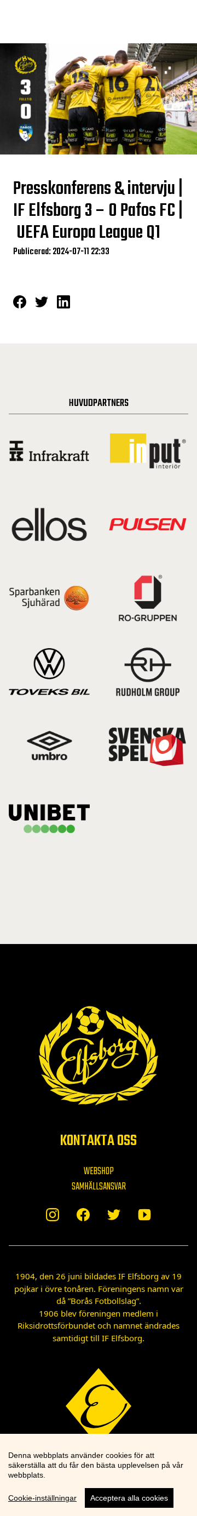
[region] (98, 1475)
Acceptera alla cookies (129, 1498)
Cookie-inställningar (42, 1498)
